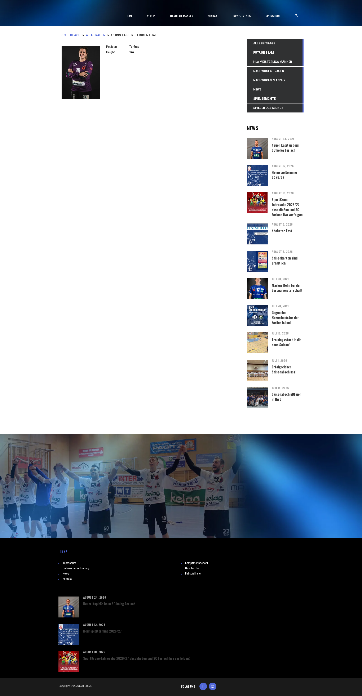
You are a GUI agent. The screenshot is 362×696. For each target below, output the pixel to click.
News (66, 573)
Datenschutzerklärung (76, 568)
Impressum (69, 563)
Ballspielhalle (193, 573)
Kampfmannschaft (196, 563)
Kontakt (67, 578)
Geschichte (192, 568)
